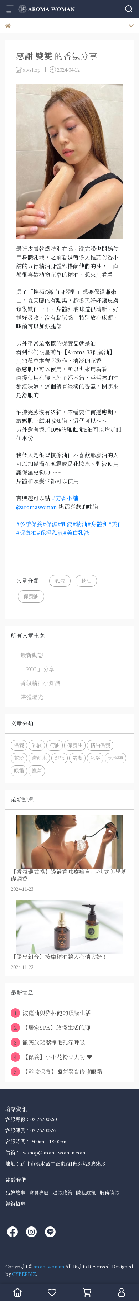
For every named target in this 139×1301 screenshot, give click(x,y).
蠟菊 (37, 771)
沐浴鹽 (115, 758)
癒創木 (39, 758)
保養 (19, 745)
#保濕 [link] (49, 524)
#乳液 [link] (64, 524)
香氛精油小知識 (40, 683)
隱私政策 (86, 1193)
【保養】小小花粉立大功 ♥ (53, 1057)
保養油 (31, 596)
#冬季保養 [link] (29, 524)
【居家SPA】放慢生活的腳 (52, 1027)
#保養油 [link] (26, 532)
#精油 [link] (79, 524)
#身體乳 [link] (97, 524)
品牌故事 (15, 1193)
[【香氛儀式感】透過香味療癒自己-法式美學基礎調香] (69, 842)
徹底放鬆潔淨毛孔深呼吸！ (52, 1042)
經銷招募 (15, 1204)
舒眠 (60, 758)
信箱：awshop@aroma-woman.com (45, 1152)
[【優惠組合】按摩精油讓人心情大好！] (69, 927)
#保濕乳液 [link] (50, 532)
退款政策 (62, 1193)
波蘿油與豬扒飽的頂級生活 (52, 1013)
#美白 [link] (115, 524)
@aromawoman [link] (36, 506)
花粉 (19, 758)
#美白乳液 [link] (76, 532)
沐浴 (95, 758)
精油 (86, 581)
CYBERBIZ (24, 1274)
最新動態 (31, 655)
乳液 (60, 581)
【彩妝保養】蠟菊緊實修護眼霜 (58, 1071)
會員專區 (39, 1193)
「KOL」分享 (37, 669)
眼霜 (19, 771)
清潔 (77, 758)
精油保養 (100, 745)
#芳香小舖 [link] (65, 498)
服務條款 (109, 1193)
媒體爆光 (31, 697)
